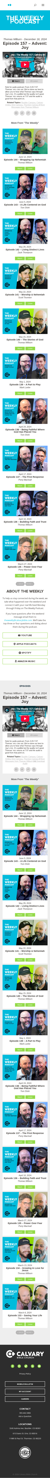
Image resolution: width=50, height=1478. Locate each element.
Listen (35, 81)
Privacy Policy (25, 1373)
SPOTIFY (26, 652)
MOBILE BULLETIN (25, 1384)
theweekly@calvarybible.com (18, 620)
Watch (17, 81)
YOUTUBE (26, 635)
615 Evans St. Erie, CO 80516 (25, 1433)
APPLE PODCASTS (26, 644)
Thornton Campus (31, 105)
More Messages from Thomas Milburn (28, 106)
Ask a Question (25, 1416)
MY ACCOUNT (25, 1391)
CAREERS (25, 1399)
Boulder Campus (28, 102)
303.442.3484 (25, 1413)
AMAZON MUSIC (26, 661)
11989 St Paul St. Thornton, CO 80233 (25, 1438)
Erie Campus (17, 105)
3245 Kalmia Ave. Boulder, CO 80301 (25, 1428)
